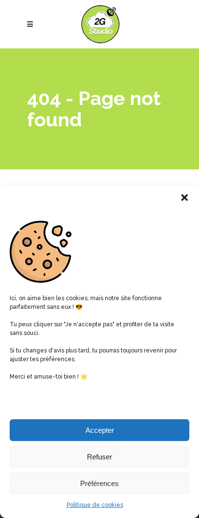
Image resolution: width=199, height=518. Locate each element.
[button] (184, 197)
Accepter (99, 430)
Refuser (99, 457)
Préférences (99, 483)
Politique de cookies (95, 505)
